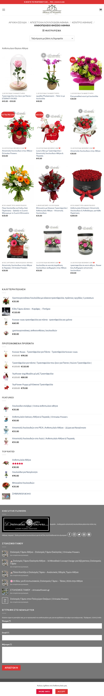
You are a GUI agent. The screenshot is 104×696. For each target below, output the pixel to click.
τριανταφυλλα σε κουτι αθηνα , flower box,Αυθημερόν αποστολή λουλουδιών (85, 267)
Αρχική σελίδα (18, 22)
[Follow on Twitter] (79, 534)
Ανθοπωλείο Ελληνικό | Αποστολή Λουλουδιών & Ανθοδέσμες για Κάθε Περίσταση (85, 210)
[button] (3, 9)
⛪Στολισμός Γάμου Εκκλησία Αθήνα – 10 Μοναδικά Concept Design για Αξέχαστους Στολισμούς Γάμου (55, 562)
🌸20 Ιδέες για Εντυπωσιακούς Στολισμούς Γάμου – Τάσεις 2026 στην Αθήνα (46, 581)
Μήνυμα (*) (7, 644)
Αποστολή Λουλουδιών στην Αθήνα (85, 151)
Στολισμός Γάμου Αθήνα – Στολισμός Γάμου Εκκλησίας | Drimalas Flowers (45, 552)
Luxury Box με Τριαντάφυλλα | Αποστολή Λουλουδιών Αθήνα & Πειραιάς (49, 153)
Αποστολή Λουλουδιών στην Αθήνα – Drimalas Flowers (17, 152)
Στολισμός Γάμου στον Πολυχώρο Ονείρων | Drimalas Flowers (39, 598)
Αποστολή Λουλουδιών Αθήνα (49, 22)
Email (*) (5, 632)
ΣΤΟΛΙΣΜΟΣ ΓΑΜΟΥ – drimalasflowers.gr (30, 590)
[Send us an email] (84, 534)
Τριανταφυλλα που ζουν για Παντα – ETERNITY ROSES (17, 97)
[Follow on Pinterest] (89, 534)
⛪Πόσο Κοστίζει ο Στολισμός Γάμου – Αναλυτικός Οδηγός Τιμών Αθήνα (44, 572)
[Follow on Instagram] (74, 534)
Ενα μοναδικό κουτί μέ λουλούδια (84, 96)
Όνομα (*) (6, 621)
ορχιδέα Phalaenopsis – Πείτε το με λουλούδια (50, 97)
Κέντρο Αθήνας (82, 22)
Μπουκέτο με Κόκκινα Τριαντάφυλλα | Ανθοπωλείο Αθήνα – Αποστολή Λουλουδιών (52, 210)
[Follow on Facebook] (69, 534)
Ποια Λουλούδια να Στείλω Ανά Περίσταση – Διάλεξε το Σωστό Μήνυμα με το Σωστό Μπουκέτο (15, 210)
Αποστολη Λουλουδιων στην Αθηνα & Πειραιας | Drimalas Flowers (17, 266)
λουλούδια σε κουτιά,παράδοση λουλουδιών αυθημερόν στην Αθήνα (51, 266)
